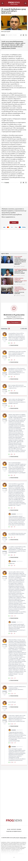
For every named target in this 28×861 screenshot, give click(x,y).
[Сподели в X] (26, 35)
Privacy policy (23, 837)
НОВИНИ (3, 35)
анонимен (4, 337)
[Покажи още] (14, 857)
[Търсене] (2, 3)
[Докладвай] (14, 343)
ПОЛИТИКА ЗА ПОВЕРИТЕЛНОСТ (14, 831)
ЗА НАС (8, 829)
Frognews (6, 182)
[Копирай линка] (21, 35)
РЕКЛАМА (19, 829)
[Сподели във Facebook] (23, 35)
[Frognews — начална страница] (14, 820)
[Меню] (25, 3)
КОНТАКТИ (13, 829)
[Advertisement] (14, 792)
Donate (14, 222)
